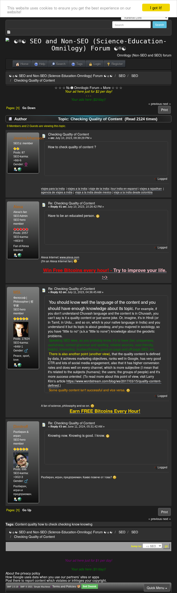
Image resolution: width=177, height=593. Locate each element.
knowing (86, 524)
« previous (155, 104)
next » (167, 104)
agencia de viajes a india (56, 192)
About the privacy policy (23, 573)
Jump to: (136, 546)
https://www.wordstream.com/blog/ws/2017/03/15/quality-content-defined (104, 383)
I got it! (156, 7)
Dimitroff (20, 426)
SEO (122, 75)
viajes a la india (77, 188)
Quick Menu (156, 587)
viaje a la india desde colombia (133, 192)
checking (64, 524)
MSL (17, 292)
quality (32, 524)
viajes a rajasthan (151, 188)
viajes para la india (53, 188)
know (76, 524)
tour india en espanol (124, 188)
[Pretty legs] (19, 255)
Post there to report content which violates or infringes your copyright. (56, 580)
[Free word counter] (19, 365)
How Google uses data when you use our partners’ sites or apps (52, 577)
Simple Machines (42, 587)
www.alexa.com (69, 257)
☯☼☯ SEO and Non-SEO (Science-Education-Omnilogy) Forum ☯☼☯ (61, 75)
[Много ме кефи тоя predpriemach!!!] (19, 499)
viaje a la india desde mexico (93, 192)
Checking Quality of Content (34, 80)
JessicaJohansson (28, 138)
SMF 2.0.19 (12, 587)
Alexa (18, 206)
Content (21, 524)
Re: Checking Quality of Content (71, 203)
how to (43, 524)
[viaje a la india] (19, 169)
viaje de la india (99, 188)
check (53, 524)
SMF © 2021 (26, 587)
